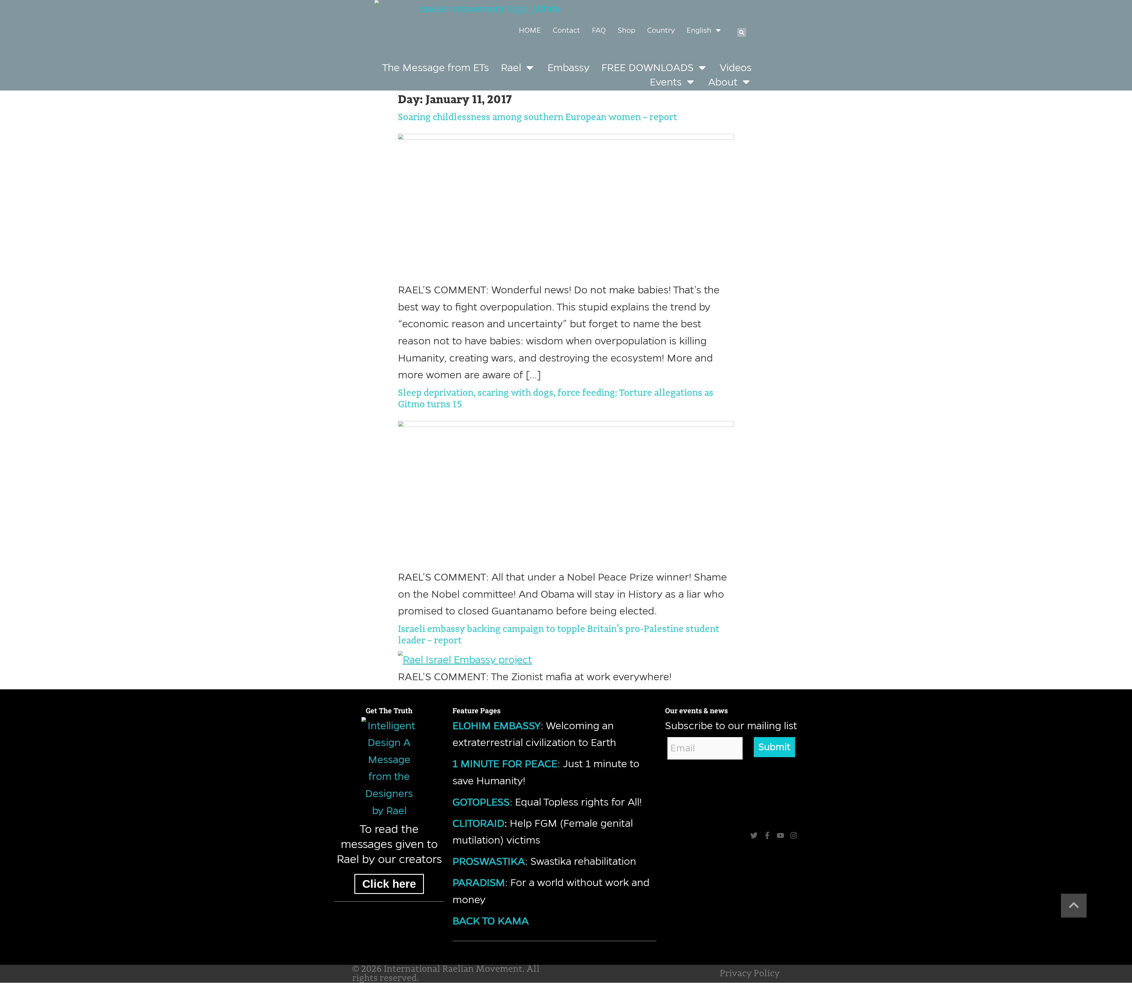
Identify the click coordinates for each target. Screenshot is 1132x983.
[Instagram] (793, 835)
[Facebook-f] (767, 835)
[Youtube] (780, 835)
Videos (736, 67)
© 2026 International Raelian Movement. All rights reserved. (446, 973)
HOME (530, 30)
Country (661, 30)
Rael (511, 67)
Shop (626, 30)
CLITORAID (478, 823)
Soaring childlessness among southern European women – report (537, 117)
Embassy (568, 67)
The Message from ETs (435, 67)
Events (666, 81)
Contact (566, 30)
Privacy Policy (750, 973)
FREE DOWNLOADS (647, 67)
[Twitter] (754, 835)
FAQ (599, 30)
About (723, 81)
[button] (741, 32)
